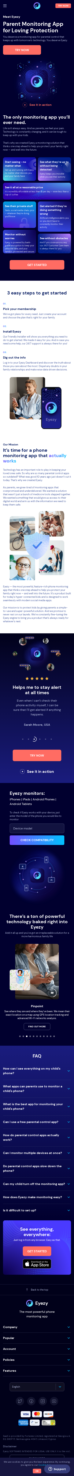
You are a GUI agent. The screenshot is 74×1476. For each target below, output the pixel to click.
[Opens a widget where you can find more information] (57, 1469)
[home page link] (37, 5)
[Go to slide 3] (26, 1036)
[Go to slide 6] (37, 1036)
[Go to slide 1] (20, 1036)
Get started (37, 265)
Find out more (37, 1026)
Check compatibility (37, 840)
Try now (22, 50)
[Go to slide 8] (44, 1036)
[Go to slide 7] (40, 1036)
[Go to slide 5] (33, 1036)
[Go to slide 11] (54, 1036)
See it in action (40, 105)
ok (37, 1471)
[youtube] (54, 1401)
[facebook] (31, 1401)
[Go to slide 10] (50, 1036)
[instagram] (43, 1401)
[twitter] (20, 1401)
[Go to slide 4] (30, 1036)
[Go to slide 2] (23, 1036)
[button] (37, 1071)
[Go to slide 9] (47, 1036)
